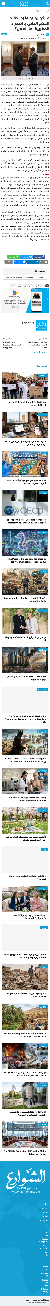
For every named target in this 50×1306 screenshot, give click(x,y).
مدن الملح (42, 649)
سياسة (43, 927)
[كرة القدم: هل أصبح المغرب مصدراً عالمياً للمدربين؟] (25, 859)
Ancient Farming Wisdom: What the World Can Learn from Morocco (25, 1034)
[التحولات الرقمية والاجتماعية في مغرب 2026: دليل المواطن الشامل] (25, 425)
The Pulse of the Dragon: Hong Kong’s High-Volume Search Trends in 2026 (27, 560)
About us (46, 1267)
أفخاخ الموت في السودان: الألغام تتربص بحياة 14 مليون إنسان (25, 994)
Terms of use (46, 1282)
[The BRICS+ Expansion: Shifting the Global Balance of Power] (25, 1134)
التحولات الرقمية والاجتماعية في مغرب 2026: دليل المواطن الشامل (25, 442)
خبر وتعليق (42, 888)
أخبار (46, 1204)
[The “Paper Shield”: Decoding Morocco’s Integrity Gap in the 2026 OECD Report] (25, 503)
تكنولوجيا (46, 1220)
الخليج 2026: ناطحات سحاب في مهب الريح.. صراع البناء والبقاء (26, 677)
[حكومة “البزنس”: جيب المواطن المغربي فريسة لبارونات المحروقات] (25, 581)
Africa (43, 492)
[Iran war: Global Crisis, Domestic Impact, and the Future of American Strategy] (25, 742)
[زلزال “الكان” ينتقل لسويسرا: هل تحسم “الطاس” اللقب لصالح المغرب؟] (25, 1095)
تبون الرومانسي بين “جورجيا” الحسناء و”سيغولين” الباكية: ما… (29, 916)
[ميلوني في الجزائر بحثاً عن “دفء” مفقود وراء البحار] (25, 621)
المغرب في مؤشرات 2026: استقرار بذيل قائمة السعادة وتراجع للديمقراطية (25, 955)
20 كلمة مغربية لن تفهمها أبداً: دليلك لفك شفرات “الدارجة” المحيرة (26, 481)
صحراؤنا (3, 34)
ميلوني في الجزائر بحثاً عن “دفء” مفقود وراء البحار (25, 638)
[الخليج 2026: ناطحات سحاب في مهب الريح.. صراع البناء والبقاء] (25, 660)
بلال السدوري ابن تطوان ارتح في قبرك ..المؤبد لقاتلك (37, 344)
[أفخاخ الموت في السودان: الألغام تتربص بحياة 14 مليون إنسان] (25, 977)
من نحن (46, 1233)
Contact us (46, 1274)
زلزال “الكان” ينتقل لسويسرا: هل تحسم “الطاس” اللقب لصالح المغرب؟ (28, 1113)
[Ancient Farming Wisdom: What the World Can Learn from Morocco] (25, 1017)
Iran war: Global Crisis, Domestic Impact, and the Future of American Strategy (25, 759)
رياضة (44, 849)
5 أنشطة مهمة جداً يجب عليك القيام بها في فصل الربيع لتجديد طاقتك (26, 838)
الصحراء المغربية (28, 285)
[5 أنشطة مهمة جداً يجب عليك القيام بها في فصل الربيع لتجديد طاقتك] (25, 820)
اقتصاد (44, 571)
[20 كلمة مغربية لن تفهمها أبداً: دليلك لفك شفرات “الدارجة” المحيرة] (25, 464)
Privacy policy (46, 1290)
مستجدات (42, 375)
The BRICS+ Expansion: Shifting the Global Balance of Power (25, 1152)
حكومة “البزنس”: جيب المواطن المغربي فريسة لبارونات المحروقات (25, 599)
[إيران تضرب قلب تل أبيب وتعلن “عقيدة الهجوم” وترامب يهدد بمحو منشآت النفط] (25, 1056)
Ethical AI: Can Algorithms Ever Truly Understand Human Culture (27, 798)
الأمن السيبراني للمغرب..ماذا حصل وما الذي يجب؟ (12, 344)
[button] (39, 257)
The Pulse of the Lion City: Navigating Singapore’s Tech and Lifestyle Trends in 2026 (25, 719)
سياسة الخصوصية (46, 1240)
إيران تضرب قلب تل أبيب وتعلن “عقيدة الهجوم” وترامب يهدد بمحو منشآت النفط (24, 1074)
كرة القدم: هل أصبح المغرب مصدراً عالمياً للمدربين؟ (27, 877)
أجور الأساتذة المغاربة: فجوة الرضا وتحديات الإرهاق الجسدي (26, 403)
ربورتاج (44, 966)
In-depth (42, 532)
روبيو (19, 285)
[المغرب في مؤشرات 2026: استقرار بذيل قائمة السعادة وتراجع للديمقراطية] (25, 938)
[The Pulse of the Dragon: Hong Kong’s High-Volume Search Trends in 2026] (25, 542)
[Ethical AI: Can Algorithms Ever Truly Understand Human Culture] (25, 781)
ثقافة (44, 453)
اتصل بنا (46, 1253)
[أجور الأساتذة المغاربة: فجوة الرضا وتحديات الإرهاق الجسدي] (25, 385)
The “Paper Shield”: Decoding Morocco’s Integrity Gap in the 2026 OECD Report (25, 521)
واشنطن (13, 285)
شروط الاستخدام (46, 1246)
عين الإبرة (42, 1085)
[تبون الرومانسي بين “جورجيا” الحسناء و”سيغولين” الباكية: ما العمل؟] (25, 899)
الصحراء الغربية (39, 285)
